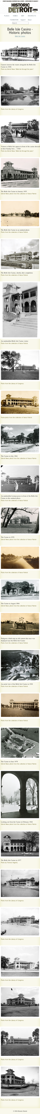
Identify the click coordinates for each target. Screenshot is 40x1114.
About (29, 20)
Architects (32, 16)
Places (6, 16)
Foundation (14, 20)
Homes (15, 16)
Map (22, 16)
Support (23, 20)
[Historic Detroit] (20, 7)
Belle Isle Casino (20, 36)
